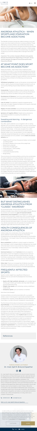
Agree (28, 423)
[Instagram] (17, 371)
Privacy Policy (22, 419)
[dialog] (18, 417)
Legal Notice (12, 419)
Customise (13, 423)
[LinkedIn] (20, 371)
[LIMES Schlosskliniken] (4, 3)
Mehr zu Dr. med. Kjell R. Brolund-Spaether (13, 402)
